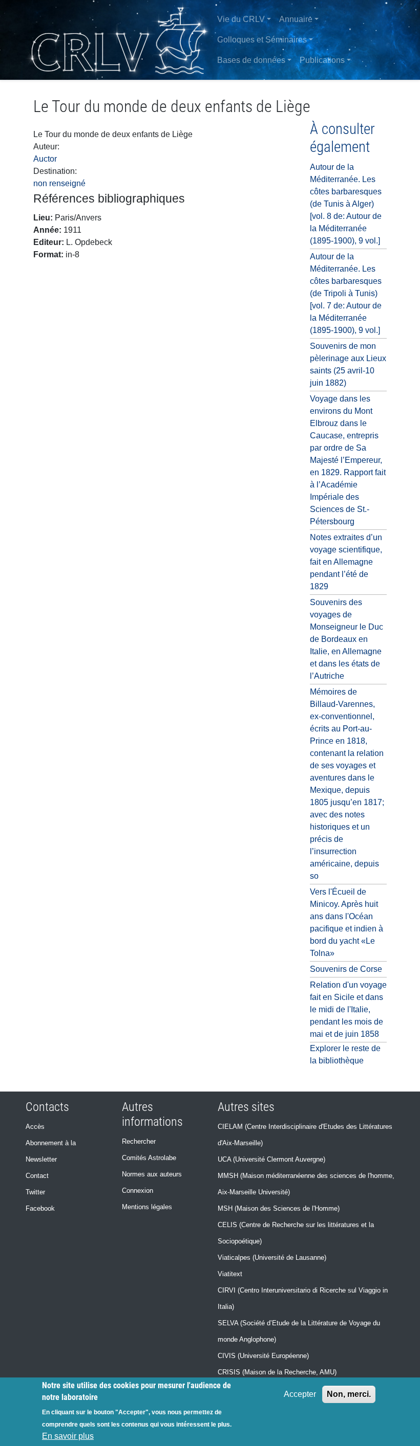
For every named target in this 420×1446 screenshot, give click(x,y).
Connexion (137, 1190)
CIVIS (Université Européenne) (263, 1356)
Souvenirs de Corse (346, 969)
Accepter (300, 1394)
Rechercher (139, 1141)
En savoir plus (68, 1436)
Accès (35, 1126)
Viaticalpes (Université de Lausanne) (272, 1257)
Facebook (40, 1208)
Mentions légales (147, 1207)
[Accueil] (119, 40)
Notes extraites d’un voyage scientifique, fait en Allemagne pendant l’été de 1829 (346, 562)
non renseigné (59, 183)
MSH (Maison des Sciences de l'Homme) (279, 1208)
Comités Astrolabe (149, 1158)
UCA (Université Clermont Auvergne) (271, 1159)
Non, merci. (349, 1394)
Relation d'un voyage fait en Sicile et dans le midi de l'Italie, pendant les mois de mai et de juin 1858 (348, 1009)
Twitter (35, 1192)
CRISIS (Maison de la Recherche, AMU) (277, 1372)
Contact (37, 1176)
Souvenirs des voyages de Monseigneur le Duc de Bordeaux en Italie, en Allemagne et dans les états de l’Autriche (346, 639)
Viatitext (230, 1274)
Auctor (45, 158)
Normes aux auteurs (152, 1174)
